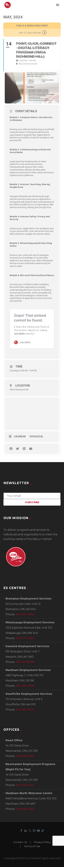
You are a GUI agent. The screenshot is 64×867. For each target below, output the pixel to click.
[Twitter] (30, 830)
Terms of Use (32, 846)
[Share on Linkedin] (24, 449)
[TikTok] (42, 830)
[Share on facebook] (11, 449)
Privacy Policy (42, 842)
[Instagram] (34, 830)
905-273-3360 (25, 638)
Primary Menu (58, 4)
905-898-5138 (25, 756)
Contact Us (20, 842)
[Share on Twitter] (17, 449)
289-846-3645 (25, 809)
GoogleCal (36, 436)
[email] (32, 495)
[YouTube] (38, 830)
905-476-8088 (25, 662)
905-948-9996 (25, 685)
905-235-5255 (24, 785)
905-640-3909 (25, 709)
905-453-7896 (25, 614)
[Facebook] (21, 830)
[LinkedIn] (25, 830)
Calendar (20, 436)
